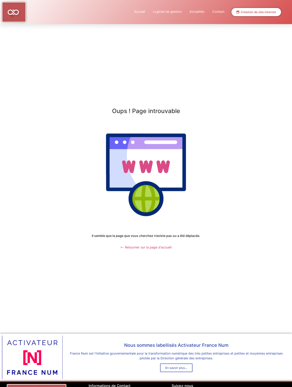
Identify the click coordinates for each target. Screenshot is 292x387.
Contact (218, 12)
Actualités (197, 12)
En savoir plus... (176, 368)
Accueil (139, 12)
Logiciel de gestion (167, 12)
